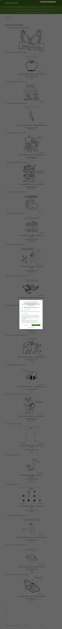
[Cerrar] (41, 301)
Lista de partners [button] (24, 318)
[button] (31, 313)
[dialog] (31, 314)
